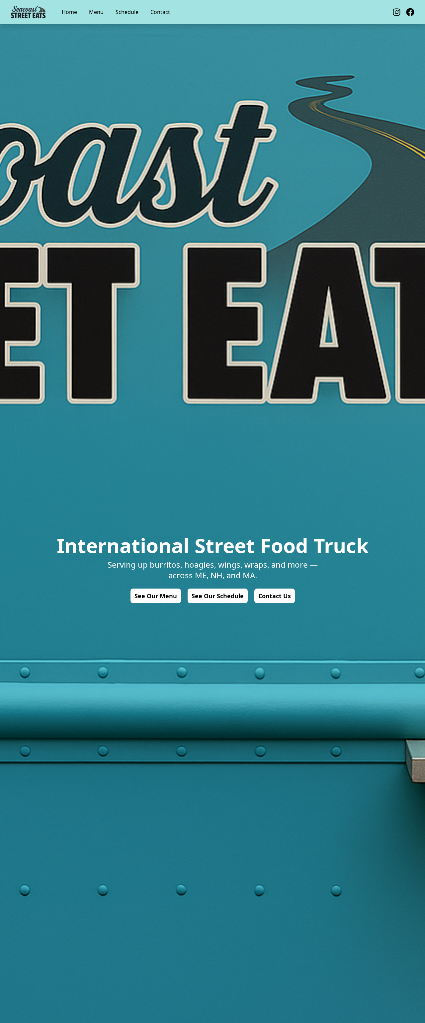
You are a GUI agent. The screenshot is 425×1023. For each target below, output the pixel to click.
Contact (160, 12)
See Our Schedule (218, 596)
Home (69, 12)
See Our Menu (155, 596)
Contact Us (274, 596)
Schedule (127, 12)
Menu (96, 12)
